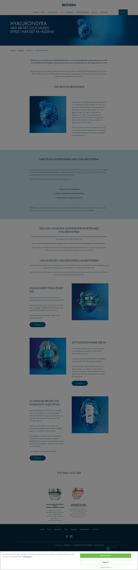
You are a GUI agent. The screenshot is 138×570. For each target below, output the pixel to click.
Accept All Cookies (105, 555)
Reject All (105, 562)
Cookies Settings (106, 567)
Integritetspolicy (27, 556)
